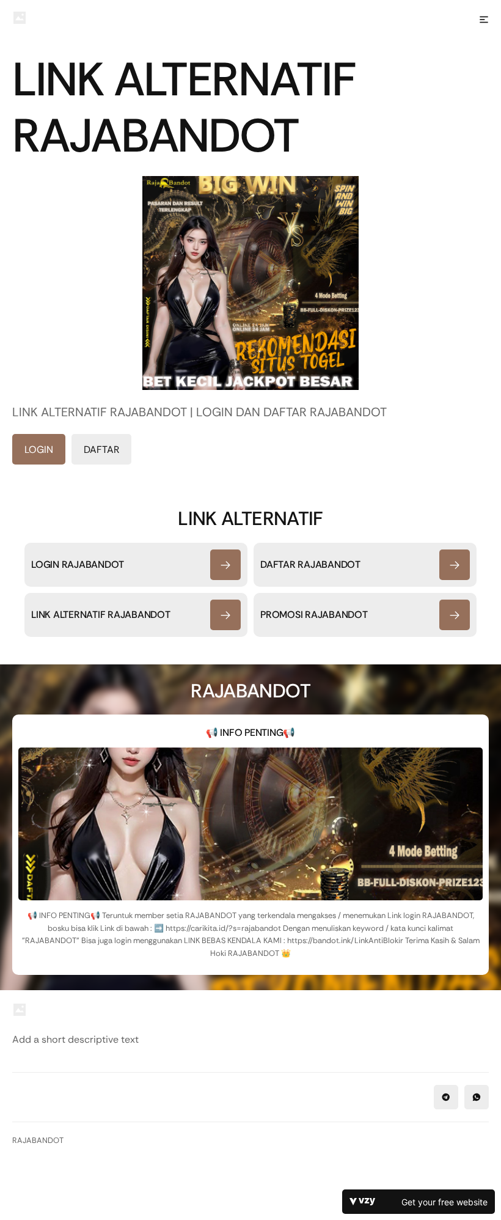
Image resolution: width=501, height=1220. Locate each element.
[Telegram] (446, 1097)
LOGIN (38, 449)
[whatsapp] (476, 1097)
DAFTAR (101, 449)
